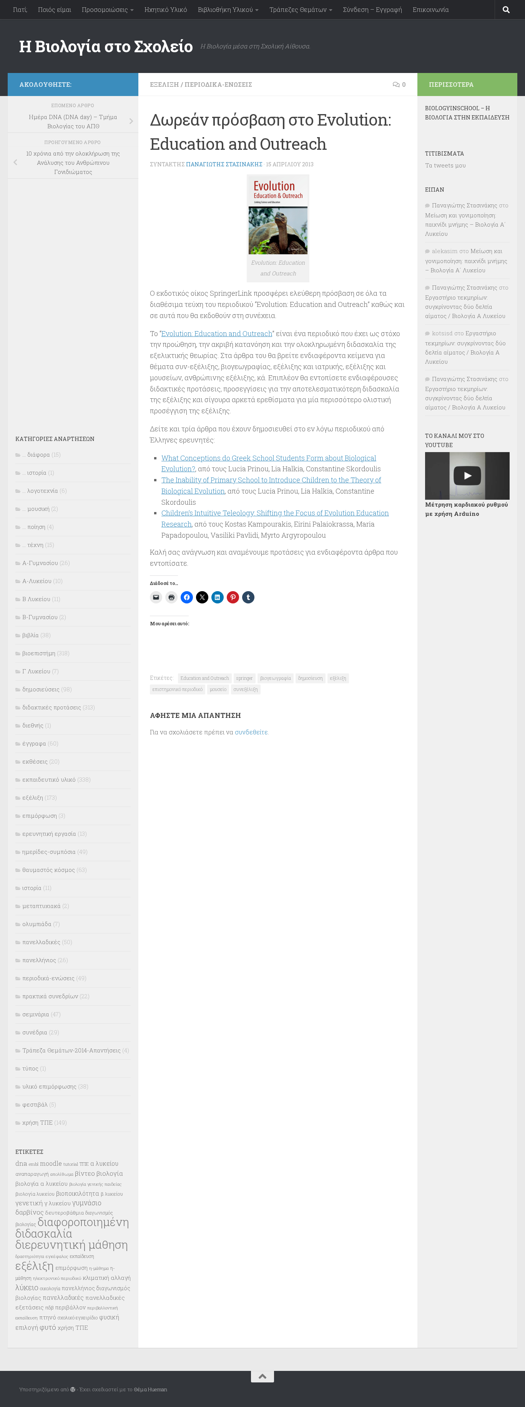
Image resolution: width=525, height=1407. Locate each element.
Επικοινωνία (431, 9)
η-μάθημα (99, 1268)
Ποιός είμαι (54, 9)
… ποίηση (33, 526)
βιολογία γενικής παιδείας (95, 1184)
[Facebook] (122, 83)
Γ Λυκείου (36, 671)
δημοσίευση (310, 678)
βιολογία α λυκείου (41, 1183)
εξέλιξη (164, 84)
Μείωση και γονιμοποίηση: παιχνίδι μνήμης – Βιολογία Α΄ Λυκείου (465, 224)
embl (33, 1164)
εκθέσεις (35, 761)
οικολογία (50, 1288)
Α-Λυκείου (37, 581)
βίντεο (85, 1173)
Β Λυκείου (36, 599)
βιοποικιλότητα (77, 1193)
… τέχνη (32, 545)
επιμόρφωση (39, 815)
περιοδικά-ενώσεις (218, 84)
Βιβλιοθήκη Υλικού (225, 9)
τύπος (30, 1068)
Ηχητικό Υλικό (166, 9)
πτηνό (47, 1317)
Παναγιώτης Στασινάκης (224, 164)
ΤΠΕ (84, 1164)
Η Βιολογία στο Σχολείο (106, 45)
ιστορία (32, 888)
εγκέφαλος (57, 1256)
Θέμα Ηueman (150, 1389)
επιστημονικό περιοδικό (178, 689)
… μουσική (36, 508)
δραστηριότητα (29, 1256)
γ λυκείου (57, 1203)
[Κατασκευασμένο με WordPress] (72, 1389)
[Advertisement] (73, 301)
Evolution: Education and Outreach (216, 333)
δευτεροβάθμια (64, 1212)
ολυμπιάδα (37, 924)
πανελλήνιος (39, 960)
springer (244, 678)
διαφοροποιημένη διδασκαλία (72, 1228)
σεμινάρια (35, 1014)
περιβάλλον (70, 1307)
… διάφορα (36, 454)
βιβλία (30, 635)
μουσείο (218, 689)
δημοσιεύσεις (41, 689)
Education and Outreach (205, 678)
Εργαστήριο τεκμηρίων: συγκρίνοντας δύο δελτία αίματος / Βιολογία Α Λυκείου (465, 306)
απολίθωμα (61, 1174)
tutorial (70, 1164)
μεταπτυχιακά (41, 906)
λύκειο (26, 1287)
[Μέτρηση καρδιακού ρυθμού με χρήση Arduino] (467, 476)
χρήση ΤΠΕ (37, 1122)
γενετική (29, 1202)
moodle (51, 1163)
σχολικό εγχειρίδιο (78, 1317)
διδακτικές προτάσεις (51, 707)
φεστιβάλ (35, 1104)
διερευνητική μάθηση (71, 1244)
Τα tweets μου (445, 165)
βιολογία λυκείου (35, 1194)
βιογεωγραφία (275, 678)
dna (21, 1163)
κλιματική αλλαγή (107, 1277)
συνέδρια (34, 1032)
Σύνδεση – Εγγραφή (372, 9)
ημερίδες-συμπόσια (49, 851)
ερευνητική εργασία (49, 833)
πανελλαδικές (41, 942)
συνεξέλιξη (246, 689)
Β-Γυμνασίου (40, 617)
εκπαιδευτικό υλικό (49, 779)
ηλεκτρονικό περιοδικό (57, 1278)
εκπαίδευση (82, 1256)
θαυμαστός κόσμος (48, 869)
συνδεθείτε (251, 732)
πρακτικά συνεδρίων (50, 996)
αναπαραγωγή (32, 1174)
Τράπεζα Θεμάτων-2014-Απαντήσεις (71, 1050)
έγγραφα (34, 743)
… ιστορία (34, 472)
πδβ (49, 1307)
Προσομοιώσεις (105, 9)
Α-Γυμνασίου (40, 563)
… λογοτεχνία (40, 490)
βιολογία (109, 1173)
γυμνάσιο (86, 1202)
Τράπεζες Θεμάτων (298, 9)
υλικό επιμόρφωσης (49, 1086)
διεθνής (32, 725)
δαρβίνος (29, 1212)
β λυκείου (112, 1194)
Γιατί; (20, 9)
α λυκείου (104, 1163)
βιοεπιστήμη (38, 653)
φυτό (48, 1327)
